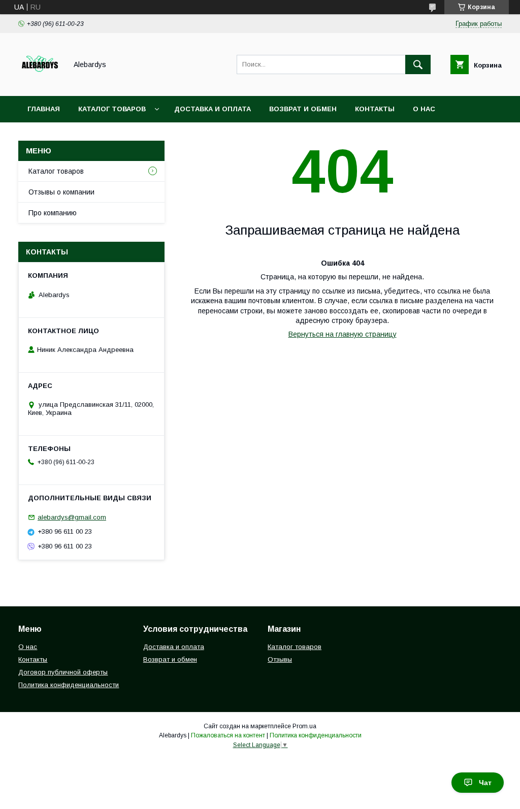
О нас (424, 109)
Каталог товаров (112, 109)
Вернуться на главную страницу (342, 334)
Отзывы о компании (61, 192)
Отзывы (280, 659)
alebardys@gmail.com (72, 517)
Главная (43, 109)
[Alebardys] (39, 83)
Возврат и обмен (303, 109)
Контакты (375, 109)
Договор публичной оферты (63, 672)
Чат (485, 783)
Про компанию (52, 213)
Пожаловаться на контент (228, 735)
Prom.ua (304, 726)
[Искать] (418, 64)
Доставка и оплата (212, 109)
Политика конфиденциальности (68, 685)
